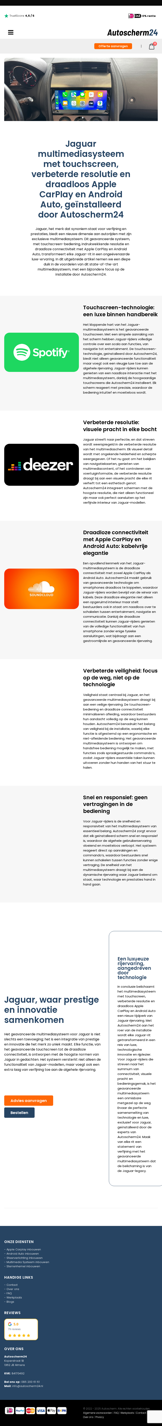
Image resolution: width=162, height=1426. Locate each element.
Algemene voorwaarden (97, 1413)
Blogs (10, 1302)
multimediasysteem (54, 269)
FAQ (9, 1293)
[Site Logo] (132, 32)
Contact (12, 1285)
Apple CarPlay (96, 249)
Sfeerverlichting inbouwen (25, 1258)
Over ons (13, 1289)
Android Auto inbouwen (23, 1254)
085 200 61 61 (30, 1382)
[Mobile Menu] (10, 32)
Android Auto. (93, 578)
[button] (9, 89)
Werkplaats (14, 1298)
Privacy (99, 1417)
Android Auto (145, 1011)
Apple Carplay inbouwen (24, 1249)
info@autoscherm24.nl (27, 1386)
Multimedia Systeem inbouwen (28, 1262)
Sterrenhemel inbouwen (23, 1266)
